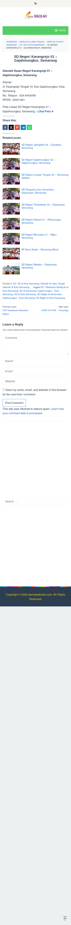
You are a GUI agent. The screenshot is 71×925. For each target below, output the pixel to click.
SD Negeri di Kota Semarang (50, 297)
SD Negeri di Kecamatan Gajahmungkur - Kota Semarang (32, 296)
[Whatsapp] (29, 127)
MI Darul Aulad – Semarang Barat (40, 249)
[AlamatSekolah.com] (35, 15)
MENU (62, 30)
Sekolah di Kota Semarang (16, 287)
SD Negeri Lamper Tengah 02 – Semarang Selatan (45, 176)
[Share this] (5, 127)
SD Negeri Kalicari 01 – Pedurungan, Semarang (42, 221)
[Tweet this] (11, 127)
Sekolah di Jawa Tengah (52, 283)
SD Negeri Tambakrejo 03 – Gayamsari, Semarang (43, 206)
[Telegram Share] (23, 127)
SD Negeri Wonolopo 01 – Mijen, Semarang (39, 236)
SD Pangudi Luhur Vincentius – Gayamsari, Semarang (38, 191)
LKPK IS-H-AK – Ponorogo (55, 308)
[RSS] (35, 3)
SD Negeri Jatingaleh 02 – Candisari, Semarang (42, 146)
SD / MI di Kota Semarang (26, 283)
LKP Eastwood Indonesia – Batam (16, 310)
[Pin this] (17, 127)
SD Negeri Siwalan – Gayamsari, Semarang (39, 266)
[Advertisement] (35, 460)
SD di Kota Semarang (25, 294)
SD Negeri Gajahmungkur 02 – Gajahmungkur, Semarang (38, 161)
